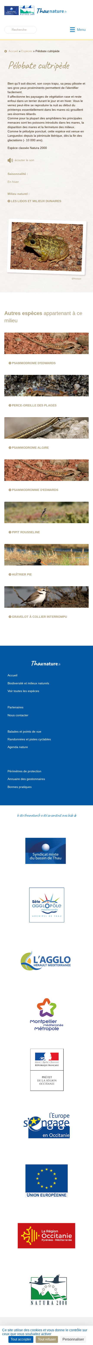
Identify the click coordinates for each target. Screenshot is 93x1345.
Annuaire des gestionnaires (26, 779)
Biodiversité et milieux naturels (28, 683)
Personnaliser (73, 1339)
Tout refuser (47, 1339)
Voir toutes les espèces (23, 691)
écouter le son (23, 160)
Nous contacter (18, 715)
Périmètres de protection (24, 771)
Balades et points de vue (24, 731)
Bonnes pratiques (20, 787)
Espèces (26, 51)
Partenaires (15, 707)
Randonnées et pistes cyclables (29, 739)
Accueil (13, 51)
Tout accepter (21, 1339)
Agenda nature (18, 747)
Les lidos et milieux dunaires (36, 201)
